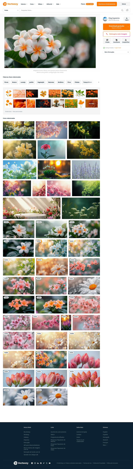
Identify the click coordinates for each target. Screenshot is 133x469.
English (105, 432)
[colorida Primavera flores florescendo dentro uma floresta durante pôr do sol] (66, 322)
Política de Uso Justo (112, 463)
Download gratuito (116, 27)
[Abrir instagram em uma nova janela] (35, 463)
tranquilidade (87, 82)
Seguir (127, 20)
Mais (57, 4)
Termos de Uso (87, 463)
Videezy (26, 437)
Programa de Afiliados (57, 437)
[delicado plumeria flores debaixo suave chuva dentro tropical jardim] (51, 359)
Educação (27, 442)
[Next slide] (97, 82)
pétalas (77, 82)
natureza (51, 82)
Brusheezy (27, 432)
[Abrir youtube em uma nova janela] (49, 463)
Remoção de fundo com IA (32, 452)
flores (6, 82)
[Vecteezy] (10, 4)
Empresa (26, 440)
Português (106, 437)
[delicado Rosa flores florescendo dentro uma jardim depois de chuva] (84, 266)
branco (14, 82)
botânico (61, 82)
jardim (31, 82)
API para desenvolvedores (32, 445)
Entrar (124, 4)
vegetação (41, 82)
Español (105, 434)
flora (69, 82)
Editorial (49, 4)
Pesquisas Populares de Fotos (58, 444)
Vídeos (40, 4)
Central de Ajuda (82, 432)
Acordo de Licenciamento (58, 432)
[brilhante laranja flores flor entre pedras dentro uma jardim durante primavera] (18, 304)
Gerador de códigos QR (31, 454)
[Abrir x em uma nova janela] (46, 463)
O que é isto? (117, 48)
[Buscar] (122, 10)
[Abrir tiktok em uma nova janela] (44, 463)
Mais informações (109, 52)
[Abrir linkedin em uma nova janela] (38, 463)
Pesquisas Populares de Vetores (58, 440)
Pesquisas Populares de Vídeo (58, 449)
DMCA (52, 434)
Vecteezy (26, 434)
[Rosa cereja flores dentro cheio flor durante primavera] (84, 304)
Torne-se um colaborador (80, 440)
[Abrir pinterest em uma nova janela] (41, 463)
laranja (23, 82)
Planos (83, 4)
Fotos (32, 4)
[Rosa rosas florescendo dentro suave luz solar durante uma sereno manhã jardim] (59, 188)
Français (105, 442)
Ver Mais (91, 103)
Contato (79, 434)
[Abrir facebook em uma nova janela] (32, 463)
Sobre (78, 437)
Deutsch (105, 440)
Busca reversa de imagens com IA (32, 448)
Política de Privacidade (99, 463)
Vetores (23, 4)
